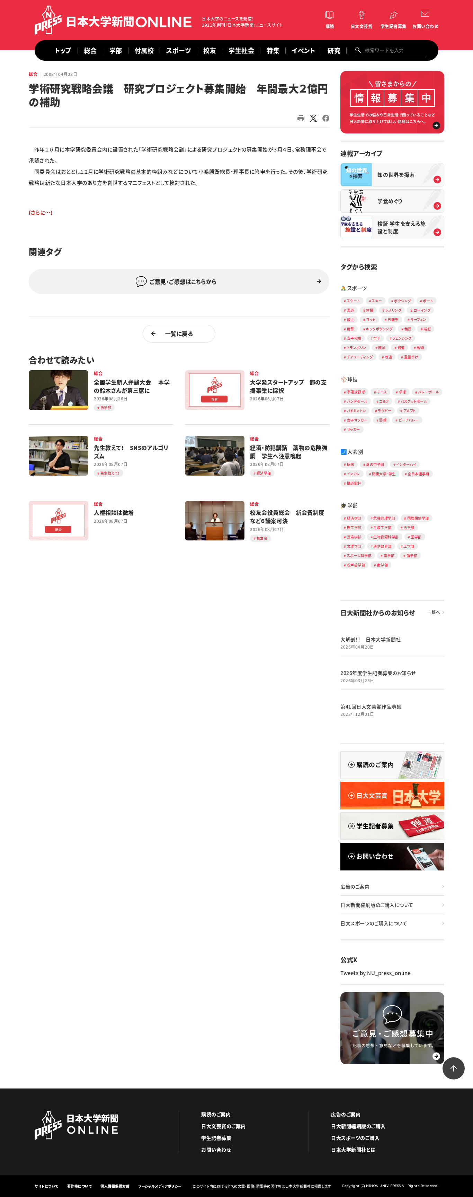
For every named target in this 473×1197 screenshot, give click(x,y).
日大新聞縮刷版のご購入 (358, 1125)
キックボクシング (379, 328)
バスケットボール (414, 401)
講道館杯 (354, 483)
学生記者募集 (394, 26)
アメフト (409, 410)
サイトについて (47, 1186)
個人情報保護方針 (115, 1186)
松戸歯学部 (356, 564)
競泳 (381, 347)
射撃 (350, 328)
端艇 (427, 328)
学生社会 (241, 50)
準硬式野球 (356, 391)
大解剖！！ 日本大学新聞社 (370, 639)
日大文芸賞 (362, 26)
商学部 (382, 564)
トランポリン (356, 347)
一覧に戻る (179, 333)
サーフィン (418, 319)
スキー (377, 300)
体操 (369, 310)
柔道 (350, 310)
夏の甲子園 (375, 464)
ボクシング (402, 300)
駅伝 (350, 464)
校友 (209, 50)
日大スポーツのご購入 (355, 1137)
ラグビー (384, 410)
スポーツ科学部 (359, 555)
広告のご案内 (354, 886)
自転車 (393, 319)
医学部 (416, 536)
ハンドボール (357, 401)
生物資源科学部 (386, 536)
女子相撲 (354, 338)
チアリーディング (360, 356)
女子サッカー (357, 420)
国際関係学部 (418, 518)
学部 (115, 50)
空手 (377, 338)
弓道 (388, 356)
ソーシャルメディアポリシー (160, 1186)
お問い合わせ (425, 26)
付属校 (144, 50)
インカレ (353, 473)
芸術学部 (354, 536)
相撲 (408, 328)
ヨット (371, 319)
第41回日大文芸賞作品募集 (371, 706)
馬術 (420, 347)
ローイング (422, 310)
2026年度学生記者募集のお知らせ (378, 672)
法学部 (408, 527)
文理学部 (354, 546)
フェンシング (402, 338)
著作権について (79, 1186)
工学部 (408, 546)
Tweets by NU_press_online (375, 973)
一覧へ (433, 612)
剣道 (401, 347)
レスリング (393, 310)
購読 (329, 26)
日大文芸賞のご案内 (223, 1125)
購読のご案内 (216, 1114)
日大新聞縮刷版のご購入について (376, 904)
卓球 (402, 391)
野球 (382, 420)
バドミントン (356, 410)
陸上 (350, 319)
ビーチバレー (409, 420)
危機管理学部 (384, 518)
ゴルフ (384, 401)
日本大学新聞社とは (353, 1149)
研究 (334, 50)
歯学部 (412, 555)
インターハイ (406, 464)
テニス (382, 391)
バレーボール (428, 391)
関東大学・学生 (384, 473)
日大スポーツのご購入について (373, 923)
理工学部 (354, 527)
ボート (428, 300)
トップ (63, 50)
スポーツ (178, 50)
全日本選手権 (418, 473)
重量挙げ (411, 356)
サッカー (353, 429)
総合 (90, 50)
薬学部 (389, 555)
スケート (353, 300)
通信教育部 (382, 546)
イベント (303, 50)
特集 (273, 50)
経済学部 (354, 518)
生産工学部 (382, 527)
